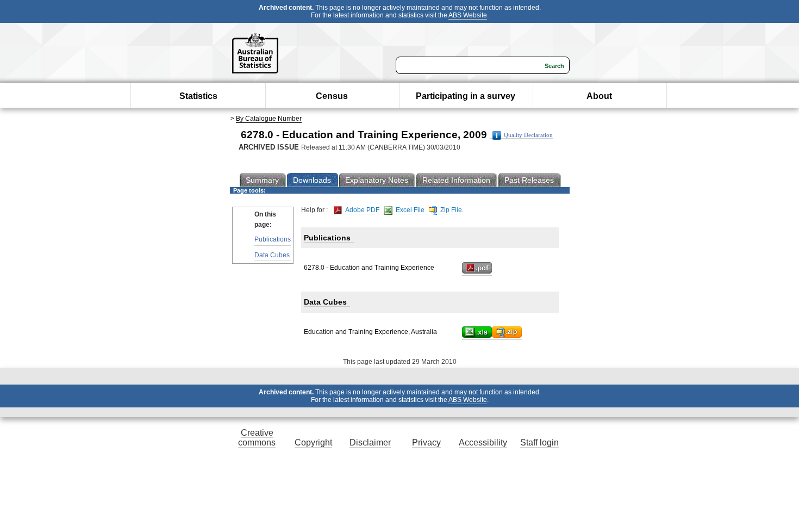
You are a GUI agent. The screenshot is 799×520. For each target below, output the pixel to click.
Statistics (198, 96)
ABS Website (467, 15)
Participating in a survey (465, 96)
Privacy (426, 442)
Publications (272, 239)
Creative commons (257, 437)
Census (332, 96)
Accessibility (483, 442)
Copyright (313, 442)
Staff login (539, 442)
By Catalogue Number (269, 118)
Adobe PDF (361, 210)
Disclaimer (370, 442)
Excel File (409, 210)
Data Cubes (272, 255)
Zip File (450, 210)
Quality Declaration (528, 135)
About (599, 96)
